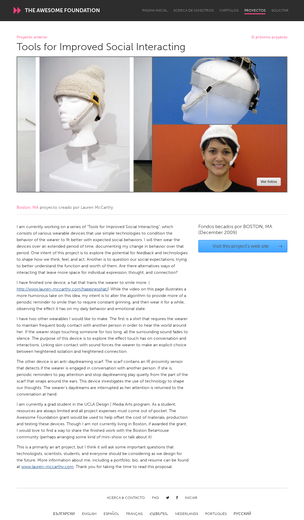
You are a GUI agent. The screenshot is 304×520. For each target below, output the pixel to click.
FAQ (155, 498)
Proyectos (254, 10)
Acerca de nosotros (193, 10)
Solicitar (280, 10)
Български (64, 514)
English (89, 514)
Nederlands (186, 514)
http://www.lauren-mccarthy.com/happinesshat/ (62, 289)
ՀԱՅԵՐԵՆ (159, 514)
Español (111, 514)
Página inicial (154, 10)
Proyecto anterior (32, 37)
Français (134, 514)
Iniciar (191, 498)
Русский (242, 514)
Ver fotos (269, 181)
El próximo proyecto (269, 37)
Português (216, 514)
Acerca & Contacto (126, 498)
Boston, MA (28, 207)
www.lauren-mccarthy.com (47, 466)
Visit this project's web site (248, 246)
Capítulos (228, 10)
